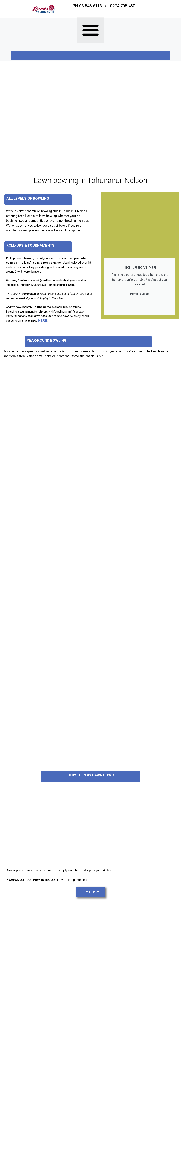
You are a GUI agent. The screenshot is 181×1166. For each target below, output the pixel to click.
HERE (42, 320)
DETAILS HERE (139, 294)
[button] (90, 30)
